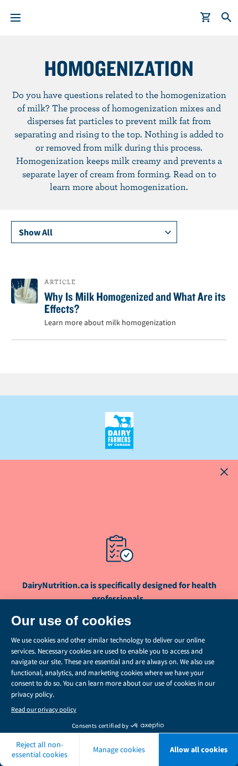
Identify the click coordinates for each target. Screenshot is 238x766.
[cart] (206, 18)
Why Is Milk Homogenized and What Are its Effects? (135, 302)
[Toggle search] (227, 18)
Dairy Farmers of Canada (119, 431)
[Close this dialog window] (224, 473)
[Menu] (15, 18)
